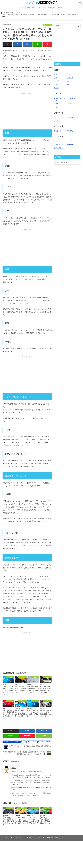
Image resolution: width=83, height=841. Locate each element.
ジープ (69, 141)
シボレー (70, 144)
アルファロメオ (59, 131)
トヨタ (56, 74)
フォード (57, 141)
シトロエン (8, 741)
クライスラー (58, 148)
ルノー (56, 117)
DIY (40, 8)
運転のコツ (35, 8)
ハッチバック (32, 741)
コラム (44, 8)
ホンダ (56, 81)
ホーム (22, 8)
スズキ (69, 81)
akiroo (13, 768)
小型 (49, 741)
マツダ (56, 84)
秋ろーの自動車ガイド (49, 838)
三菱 (68, 74)
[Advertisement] (27, 111)
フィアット (71, 131)
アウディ (70, 104)
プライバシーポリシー (17, 838)
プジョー (57, 121)
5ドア (24, 741)
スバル (56, 88)
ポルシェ (57, 107)
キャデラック (58, 144)
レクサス (70, 84)
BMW (56, 104)
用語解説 (60, 8)
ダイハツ (70, 78)
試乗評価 (27, 8)
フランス (42, 741)
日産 (55, 78)
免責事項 (29, 838)
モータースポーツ (52, 8)
